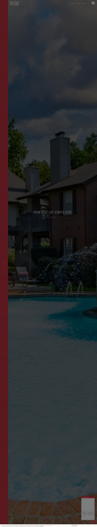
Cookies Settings (74, 525)
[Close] (96, 525)
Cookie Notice (41, 526)
